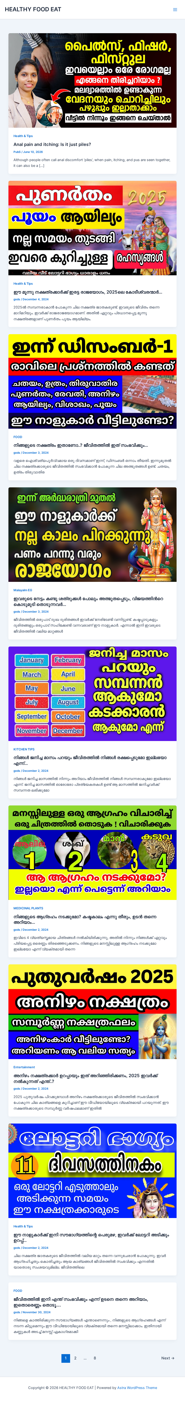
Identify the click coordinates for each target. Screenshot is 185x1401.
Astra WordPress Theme (137, 1388)
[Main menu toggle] (175, 10)
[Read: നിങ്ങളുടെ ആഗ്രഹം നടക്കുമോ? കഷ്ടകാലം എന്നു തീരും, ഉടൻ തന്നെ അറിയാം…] (92, 852)
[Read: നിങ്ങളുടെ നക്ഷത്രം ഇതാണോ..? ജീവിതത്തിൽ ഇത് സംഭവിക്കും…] (92, 381)
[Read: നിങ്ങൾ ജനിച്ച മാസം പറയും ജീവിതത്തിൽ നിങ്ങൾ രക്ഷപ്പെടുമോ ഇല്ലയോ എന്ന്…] (92, 693)
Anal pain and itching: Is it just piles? (52, 144)
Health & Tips (23, 136)
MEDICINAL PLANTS (28, 908)
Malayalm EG (22, 590)
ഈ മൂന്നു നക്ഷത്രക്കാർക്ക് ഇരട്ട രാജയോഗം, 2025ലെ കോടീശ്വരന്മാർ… (87, 292)
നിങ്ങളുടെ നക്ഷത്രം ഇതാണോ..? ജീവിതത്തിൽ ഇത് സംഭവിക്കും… (80, 445)
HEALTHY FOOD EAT (33, 9)
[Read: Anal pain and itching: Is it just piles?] (92, 80)
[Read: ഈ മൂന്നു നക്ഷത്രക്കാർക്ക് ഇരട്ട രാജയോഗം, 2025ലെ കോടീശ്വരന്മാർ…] (92, 228)
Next (168, 1358)
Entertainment (24, 1067)
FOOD (17, 437)
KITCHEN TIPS (23, 749)
